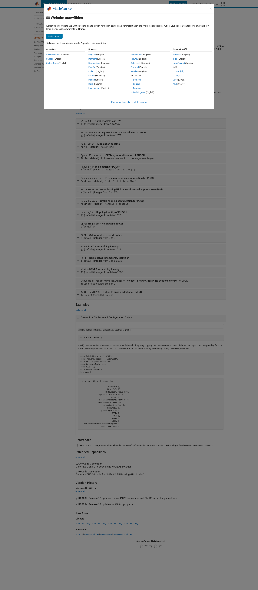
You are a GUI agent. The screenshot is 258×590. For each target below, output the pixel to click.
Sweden (134, 71)
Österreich (135, 63)
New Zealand (179, 63)
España (91, 67)
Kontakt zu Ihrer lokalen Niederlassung (129, 102)
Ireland (91, 80)
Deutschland (94, 63)
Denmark (92, 59)
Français (137, 88)
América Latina (53, 54)
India (175, 59)
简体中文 (179, 71)
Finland (91, 71)
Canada (49, 59)
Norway (134, 59)
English (136, 84)
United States (52, 63)
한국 (175, 84)
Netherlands (136, 54)
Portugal (135, 67)
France (91, 75)
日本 (175, 80)
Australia (177, 54)
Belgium (92, 54)
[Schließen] (211, 8)
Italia (90, 84)
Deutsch (137, 80)
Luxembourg (94, 88)
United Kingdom (138, 92)
